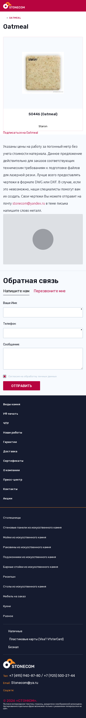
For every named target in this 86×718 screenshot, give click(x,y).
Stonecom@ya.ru (24, 683)
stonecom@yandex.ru (29, 203)
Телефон (9, 324)
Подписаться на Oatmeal (20, 133)
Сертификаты (13, 460)
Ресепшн (9, 576)
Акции (7, 498)
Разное (8, 616)
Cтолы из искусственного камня (24, 586)
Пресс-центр (12, 479)
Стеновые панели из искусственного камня (32, 527)
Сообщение (11, 344)
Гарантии (10, 442)
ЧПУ (6, 423)
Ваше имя (10, 303)
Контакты (10, 489)
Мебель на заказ (14, 596)
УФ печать (10, 413)
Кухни (7, 606)
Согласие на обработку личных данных (32, 376)
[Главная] (14, 5)
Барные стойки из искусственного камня (30, 566)
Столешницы (12, 517)
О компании (11, 470)
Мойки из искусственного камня (24, 537)
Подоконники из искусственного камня (29, 557)
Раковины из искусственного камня (27, 547)
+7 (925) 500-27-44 (59, 676)
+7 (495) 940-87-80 (24, 676)
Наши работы (12, 432)
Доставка (10, 451)
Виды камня (11, 404)
